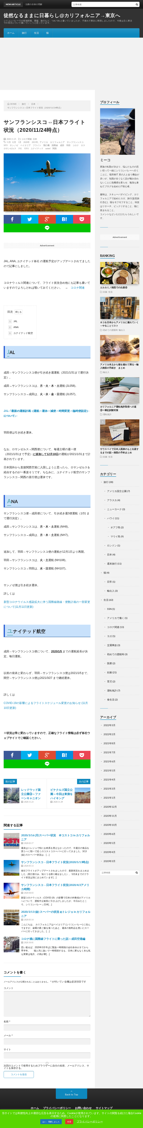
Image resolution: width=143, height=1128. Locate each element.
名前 (7, 1021)
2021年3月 (109, 788)
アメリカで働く (115, 617)
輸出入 (122, 330)
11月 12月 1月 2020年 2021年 (22, 142)
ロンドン (112, 545)
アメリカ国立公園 (117, 491)
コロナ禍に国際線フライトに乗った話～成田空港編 (53, 938)
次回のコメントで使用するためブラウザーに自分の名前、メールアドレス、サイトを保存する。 (46, 1066)
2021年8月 (109, 743)
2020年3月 (109, 861)
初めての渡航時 (110, 330)
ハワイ (110, 518)
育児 (109, 681)
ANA (14, 327)
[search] (137, 4)
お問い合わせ (83, 1108)
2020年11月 (110, 815)
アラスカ (112, 500)
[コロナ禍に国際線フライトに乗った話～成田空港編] (11, 944)
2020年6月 (109, 833)
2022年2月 (109, 734)
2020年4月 (109, 852)
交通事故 (112, 645)
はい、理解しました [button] (51, 1122)
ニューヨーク (114, 509)
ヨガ (109, 636)
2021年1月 (109, 797)
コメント (8, 988)
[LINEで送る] (47, 228)
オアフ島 (115, 527)
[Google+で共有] (47, 219)
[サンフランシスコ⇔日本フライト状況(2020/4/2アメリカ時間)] (11, 890)
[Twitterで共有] (29, 219)
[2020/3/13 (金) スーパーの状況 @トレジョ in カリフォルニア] (11, 917)
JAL (13, 321)
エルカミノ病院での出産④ (113, 287)
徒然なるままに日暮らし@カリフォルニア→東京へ (62, 15)
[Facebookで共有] (12, 219)
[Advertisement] (71, 63)
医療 (109, 663)
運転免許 (107, 414)
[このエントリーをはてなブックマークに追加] (64, 219)
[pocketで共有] (82, 219)
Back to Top (71, 1094)
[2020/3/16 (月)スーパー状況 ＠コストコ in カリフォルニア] (11, 841)
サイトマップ (104, 1108)
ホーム (10, 32)
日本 (35, 139)
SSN (109, 608)
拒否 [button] (69, 1122)
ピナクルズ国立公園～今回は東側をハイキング (61, 794)
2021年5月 (109, 770)
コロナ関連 (26, 139)
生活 (36, 32)
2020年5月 (109, 842)
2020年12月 (110, 806)
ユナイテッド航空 (21, 332)
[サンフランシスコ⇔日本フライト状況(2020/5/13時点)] (11, 868)
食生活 (110, 699)
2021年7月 (109, 752)
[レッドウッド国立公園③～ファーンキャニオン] (11, 795)
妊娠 (105, 292)
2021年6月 (109, 761)
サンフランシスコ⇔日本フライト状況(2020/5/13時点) (55, 862)
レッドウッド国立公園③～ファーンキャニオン (31, 794)
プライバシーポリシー (57, 1108)
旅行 (24, 32)
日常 (109, 581)
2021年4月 (109, 779)
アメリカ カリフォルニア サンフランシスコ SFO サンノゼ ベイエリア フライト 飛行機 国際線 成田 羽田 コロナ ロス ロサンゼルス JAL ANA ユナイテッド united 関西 (45, 145)
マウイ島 (115, 536)
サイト (7, 1049)
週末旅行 (112, 563)
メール (8, 1035)
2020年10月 (110, 824)
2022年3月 (109, 725)
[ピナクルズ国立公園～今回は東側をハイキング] (82, 795)
